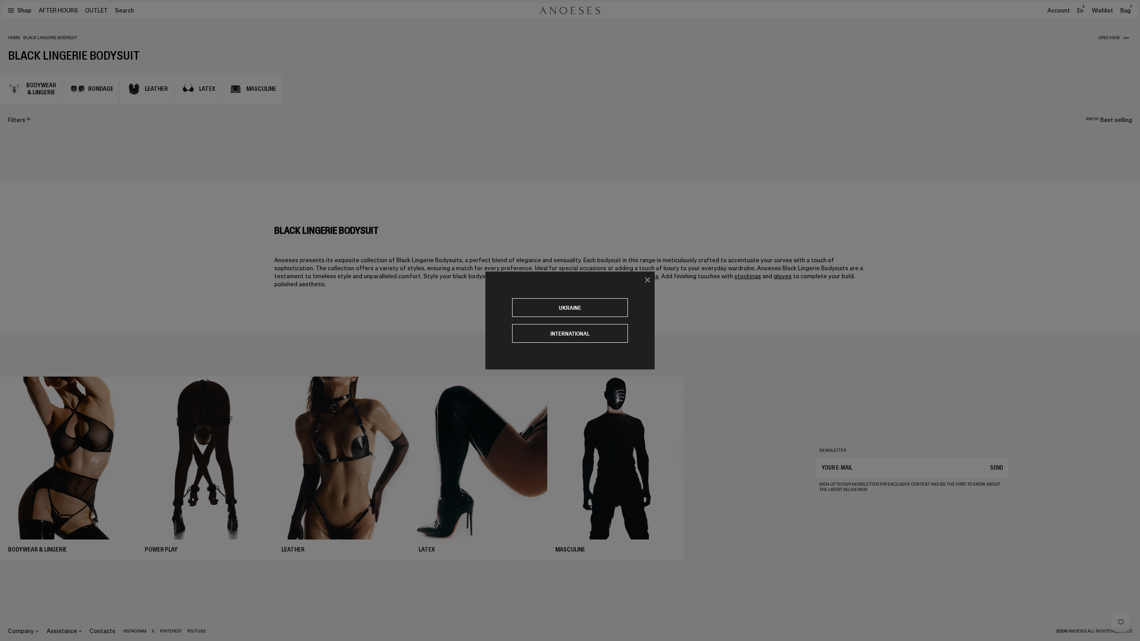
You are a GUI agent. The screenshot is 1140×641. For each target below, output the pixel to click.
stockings (747, 276)
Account (1058, 10)
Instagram (135, 631)
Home (14, 38)
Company (21, 631)
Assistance (62, 631)
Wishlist (1102, 10)
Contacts (102, 631)
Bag (1126, 10)
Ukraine (570, 307)
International (570, 333)
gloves (783, 276)
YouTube (196, 631)
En (1080, 10)
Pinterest (171, 631)
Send (996, 467)
